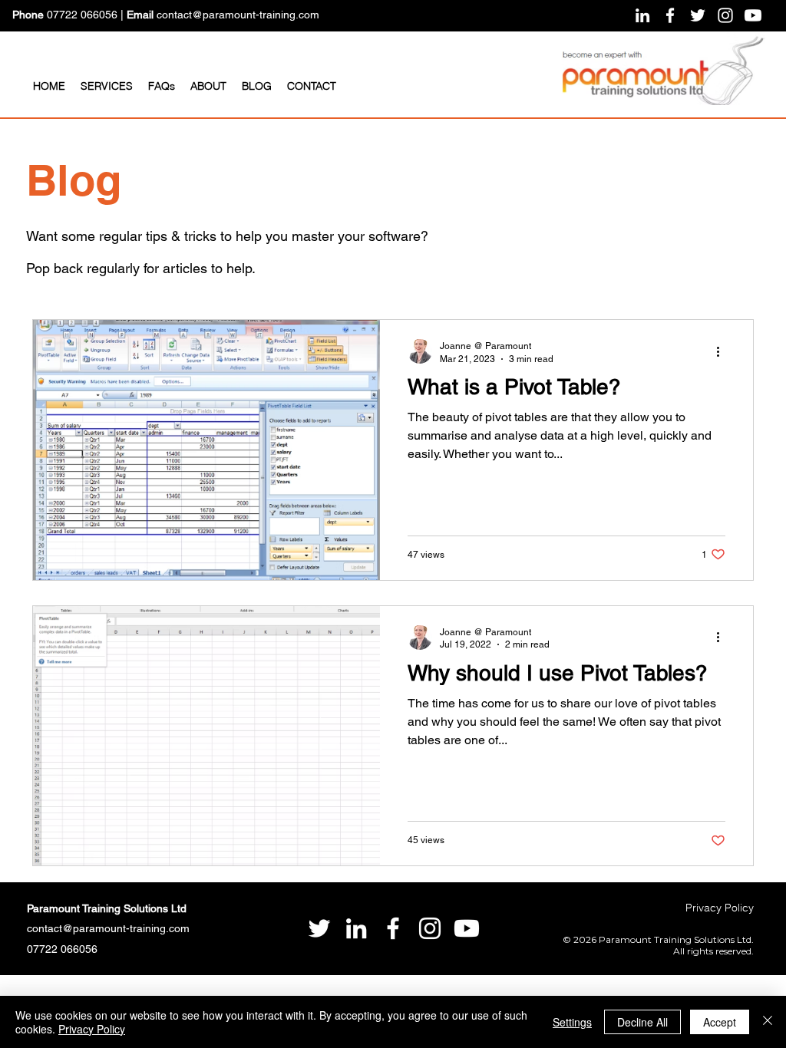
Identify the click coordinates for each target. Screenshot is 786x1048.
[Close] (767, 1022)
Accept (719, 1022)
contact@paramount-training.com (238, 14)
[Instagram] (725, 15)
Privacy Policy (91, 1028)
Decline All (642, 1022)
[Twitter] (698, 15)
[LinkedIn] (642, 15)
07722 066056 (82, 14)
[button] (106, 86)
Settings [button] (572, 1022)
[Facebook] (670, 15)
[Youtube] (753, 15)
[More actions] (723, 351)
